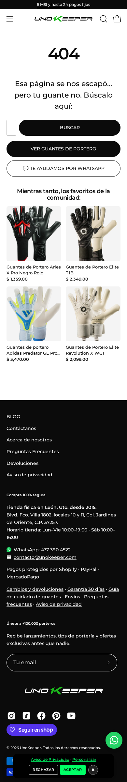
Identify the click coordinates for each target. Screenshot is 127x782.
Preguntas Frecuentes (33, 451)
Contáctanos (21, 428)
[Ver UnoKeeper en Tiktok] (26, 716)
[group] (63, 4)
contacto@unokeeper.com (45, 557)
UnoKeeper (30, 748)
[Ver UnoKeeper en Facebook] (41, 716)
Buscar (70, 127)
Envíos (72, 597)
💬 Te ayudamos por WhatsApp (64, 168)
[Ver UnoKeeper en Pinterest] (56, 716)
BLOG (13, 417)
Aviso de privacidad (29, 475)
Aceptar (73, 769)
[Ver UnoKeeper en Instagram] (11, 716)
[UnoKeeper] (63, 19)
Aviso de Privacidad (50, 759)
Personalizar (84, 759)
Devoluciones (22, 463)
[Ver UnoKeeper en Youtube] (71, 716)
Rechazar (43, 769)
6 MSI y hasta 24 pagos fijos (63, 4)
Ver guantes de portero (63, 149)
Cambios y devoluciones (35, 589)
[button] (102, 18)
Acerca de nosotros (29, 440)
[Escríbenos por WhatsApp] (114, 740)
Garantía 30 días (86, 589)
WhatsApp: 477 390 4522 (42, 550)
